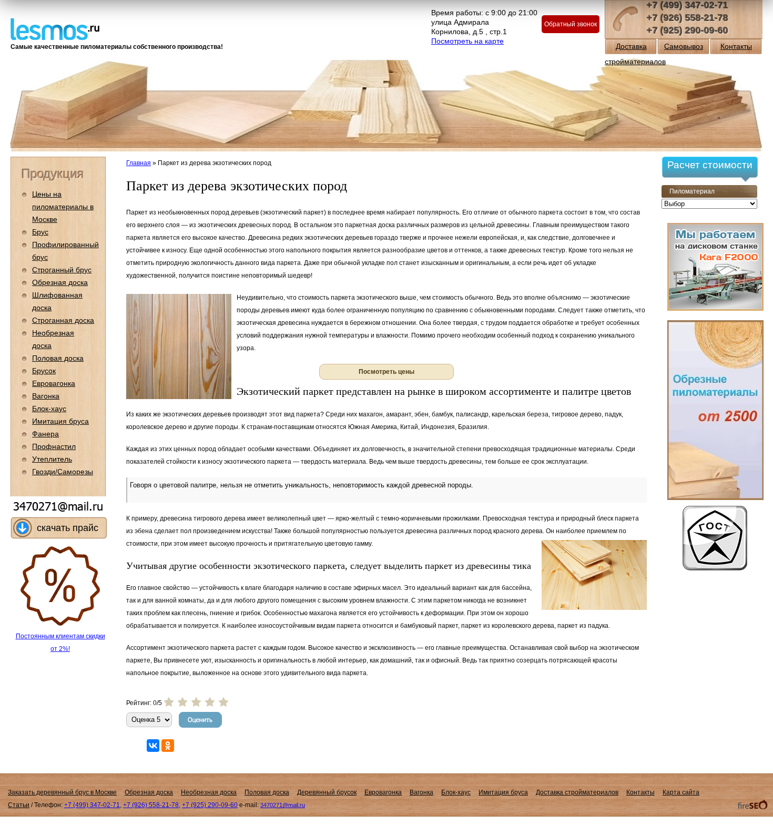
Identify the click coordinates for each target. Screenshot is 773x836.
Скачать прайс (67, 528)
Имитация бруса (60, 421)
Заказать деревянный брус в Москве (62, 792)
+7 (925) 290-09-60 (687, 30)
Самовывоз (683, 46)
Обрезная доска (60, 282)
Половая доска (58, 358)
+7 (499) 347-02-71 (687, 5)
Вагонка (45, 396)
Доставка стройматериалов (577, 792)
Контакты (736, 46)
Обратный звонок (570, 24)
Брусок (44, 370)
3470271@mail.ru (282, 805)
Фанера (45, 434)
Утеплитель (52, 459)
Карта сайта (681, 792)
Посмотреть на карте (467, 41)
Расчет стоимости (709, 164)
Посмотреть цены (386, 371)
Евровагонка (53, 383)
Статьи (18, 805)
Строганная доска (63, 320)
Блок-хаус (49, 408)
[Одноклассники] (167, 745)
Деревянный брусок (327, 792)
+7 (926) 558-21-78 (687, 18)
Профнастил (54, 446)
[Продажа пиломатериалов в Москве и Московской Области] (55, 28)
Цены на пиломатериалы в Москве (63, 206)
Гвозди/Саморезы (62, 471)
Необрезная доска (209, 792)
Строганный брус (61, 270)
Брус (40, 232)
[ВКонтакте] (153, 745)
